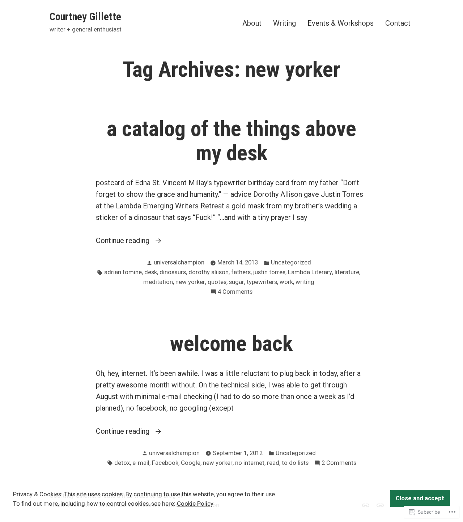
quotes (217, 282)
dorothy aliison (208, 272)
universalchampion (179, 262)
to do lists (295, 462)
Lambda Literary (310, 272)
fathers (241, 272)
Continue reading (123, 241)
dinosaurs (173, 272)
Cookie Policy (195, 503)
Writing (284, 23)
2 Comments (339, 463)
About (252, 23)
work (286, 282)
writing (305, 282)
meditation (158, 282)
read (273, 462)
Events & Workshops (340, 23)
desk (150, 272)
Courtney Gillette (85, 16)
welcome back (231, 343)
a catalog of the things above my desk (231, 141)
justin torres (269, 272)
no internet (249, 462)
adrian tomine (123, 272)
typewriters (262, 282)
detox (122, 462)
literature (347, 272)
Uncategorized (291, 262)
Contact (398, 23)
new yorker (190, 282)
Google (190, 462)
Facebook (165, 462)
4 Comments (235, 292)
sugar (236, 282)
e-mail (140, 462)
